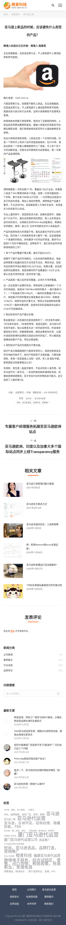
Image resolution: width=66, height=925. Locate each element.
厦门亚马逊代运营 (38, 834)
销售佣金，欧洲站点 (14, 871)
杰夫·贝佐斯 (9, 856)
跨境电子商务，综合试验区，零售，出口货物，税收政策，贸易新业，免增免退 (32, 863)
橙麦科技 (24, 855)
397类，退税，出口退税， (15, 810)
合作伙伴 (31, 903)
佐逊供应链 (31, 896)
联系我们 (49, 903)
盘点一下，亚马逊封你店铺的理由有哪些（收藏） (37, 772)
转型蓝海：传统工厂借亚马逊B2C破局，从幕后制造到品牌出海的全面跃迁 (38, 719)
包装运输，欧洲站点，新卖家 (41, 831)
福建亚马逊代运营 (47, 856)
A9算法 (31, 810)
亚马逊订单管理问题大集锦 (40, 483)
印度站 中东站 (10, 836)
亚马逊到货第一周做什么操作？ (30, 784)
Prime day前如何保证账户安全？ (30, 758)
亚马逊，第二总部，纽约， (15, 831)
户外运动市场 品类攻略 (14, 844)
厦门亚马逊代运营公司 (20, 840)
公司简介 (31, 889)
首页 (6, 14)
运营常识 (15, 14)
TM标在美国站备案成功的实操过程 (44, 585)
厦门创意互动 (45, 920)
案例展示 (49, 896)
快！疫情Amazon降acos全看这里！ (42, 546)
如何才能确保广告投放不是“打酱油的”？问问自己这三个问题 (38, 747)
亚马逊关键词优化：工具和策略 (42, 524)
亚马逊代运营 (39, 399)
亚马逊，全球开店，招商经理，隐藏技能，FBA (32, 825)
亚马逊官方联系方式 (36, 504)
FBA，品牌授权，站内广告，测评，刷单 (24, 814)
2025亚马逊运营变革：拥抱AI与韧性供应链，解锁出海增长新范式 (38, 733)
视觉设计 (14, 896)
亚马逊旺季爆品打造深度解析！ (42, 564)
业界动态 (14, 903)
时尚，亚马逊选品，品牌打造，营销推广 (33, 403)
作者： (33, 392)
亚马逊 (28, 399)
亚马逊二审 (9, 819)
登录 (12, 631)
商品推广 (44, 840)
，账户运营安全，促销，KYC (40, 871)
